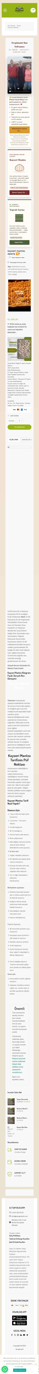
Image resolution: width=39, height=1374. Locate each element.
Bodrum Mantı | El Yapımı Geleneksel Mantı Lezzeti (23, 1118)
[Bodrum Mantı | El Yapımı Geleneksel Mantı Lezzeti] (11, 1120)
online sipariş (12, 272)
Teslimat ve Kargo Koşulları (19, 1239)
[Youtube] (24, 1335)
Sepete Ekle (20, 427)
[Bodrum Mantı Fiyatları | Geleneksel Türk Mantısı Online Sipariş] (11, 1111)
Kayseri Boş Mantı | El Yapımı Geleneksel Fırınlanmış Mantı (23, 1127)
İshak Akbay (19, 99)
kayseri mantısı (22, 269)
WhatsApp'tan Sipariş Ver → (19, 130)
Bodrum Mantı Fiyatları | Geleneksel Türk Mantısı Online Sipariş (23, 1109)
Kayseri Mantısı (13, 27)
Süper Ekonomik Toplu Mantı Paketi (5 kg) (23, 1099)
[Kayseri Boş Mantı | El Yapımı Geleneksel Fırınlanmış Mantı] (11, 1131)
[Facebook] (12, 1335)
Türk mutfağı (12, 274)
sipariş (20, 272)
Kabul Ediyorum (19, 1370)
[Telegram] (27, 1335)
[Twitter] (15, 1335)
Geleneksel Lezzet (18, 266)
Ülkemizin (11, 700)
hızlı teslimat (12, 269)
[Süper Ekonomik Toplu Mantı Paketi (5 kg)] (11, 1101)
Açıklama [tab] (13, 440)
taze (24, 272)
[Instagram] (18, 1335)
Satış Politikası (14, 1235)
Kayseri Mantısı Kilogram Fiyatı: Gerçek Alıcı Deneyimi (19, 675)
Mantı (23, 617)
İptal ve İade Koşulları (17, 1242)
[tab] (14, 439)
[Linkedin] (21, 1335)
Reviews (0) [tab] (27, 439)
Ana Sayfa (11, 25)
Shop (19, 25)
